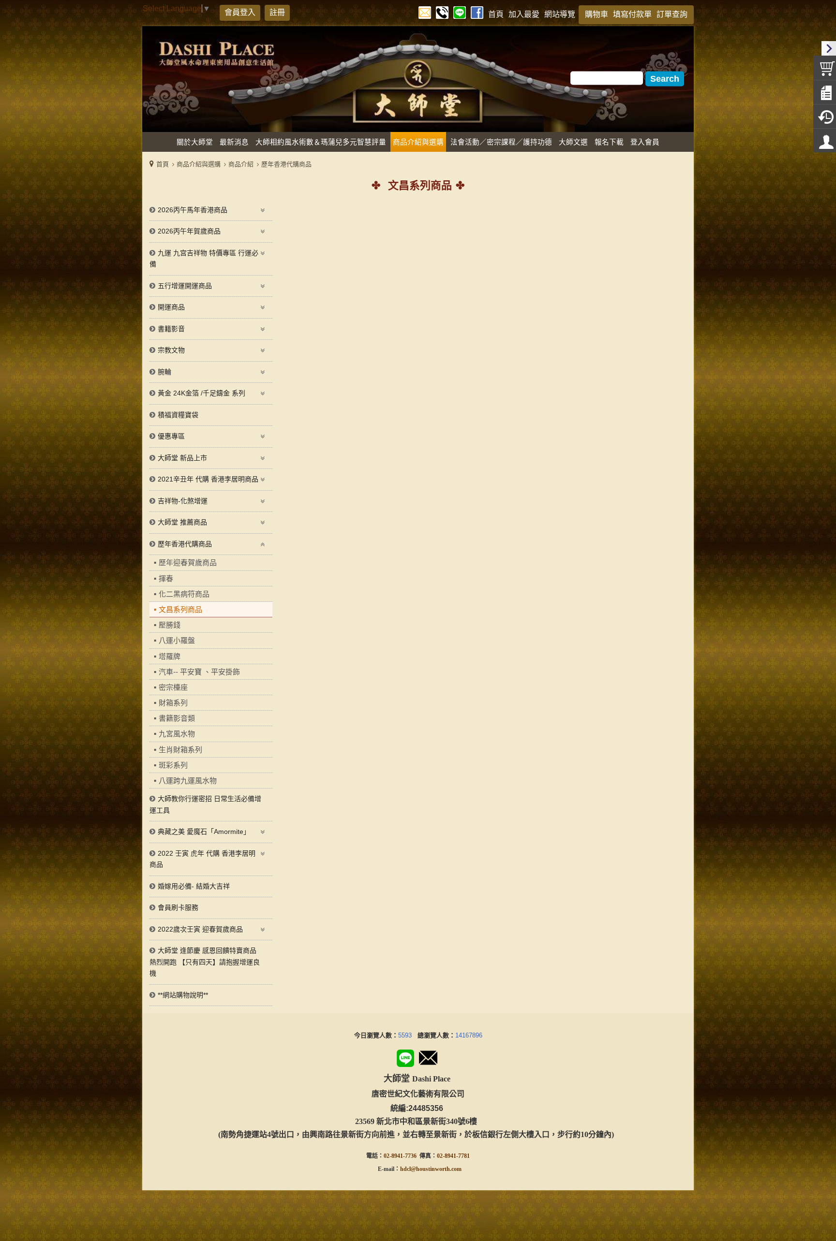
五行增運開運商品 (185, 286)
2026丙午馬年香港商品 (192, 210)
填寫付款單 (632, 14)
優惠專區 (171, 436)
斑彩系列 (173, 765)
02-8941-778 (452, 1156)
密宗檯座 (173, 687)
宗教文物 (171, 350)
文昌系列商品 (180, 609)
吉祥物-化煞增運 (183, 501)
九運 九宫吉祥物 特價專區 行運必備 (203, 258)
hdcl (405, 1169)
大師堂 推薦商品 (182, 522)
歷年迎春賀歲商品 (188, 562)
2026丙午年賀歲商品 (189, 231)
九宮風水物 (177, 734)
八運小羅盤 (177, 640)
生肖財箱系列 (180, 749)
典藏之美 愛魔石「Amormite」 (204, 831)
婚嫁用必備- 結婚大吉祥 (194, 886)
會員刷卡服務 (178, 907)
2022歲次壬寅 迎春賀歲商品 (200, 929)
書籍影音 (171, 329)
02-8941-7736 (400, 1156)
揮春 (166, 578)
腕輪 (164, 372)
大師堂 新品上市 (182, 458)
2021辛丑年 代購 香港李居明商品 (208, 479)
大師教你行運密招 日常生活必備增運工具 (205, 804)
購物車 (596, 14)
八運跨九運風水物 (188, 780)
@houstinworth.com (436, 1169)
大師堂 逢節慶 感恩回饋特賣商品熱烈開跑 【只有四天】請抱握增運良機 (204, 962)
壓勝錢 (169, 625)
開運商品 (171, 307)
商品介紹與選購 (199, 164)
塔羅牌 (169, 656)
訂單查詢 (672, 14)
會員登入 (239, 12)
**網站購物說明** (183, 995)
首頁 (162, 164)
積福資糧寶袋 (178, 415)
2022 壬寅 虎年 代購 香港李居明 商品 (202, 859)
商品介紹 (241, 164)
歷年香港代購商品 (286, 164)
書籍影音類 (177, 718)
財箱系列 (173, 703)
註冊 (277, 12)
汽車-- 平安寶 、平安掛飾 (199, 672)
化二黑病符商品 (184, 594)
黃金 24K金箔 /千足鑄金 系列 (201, 393)
